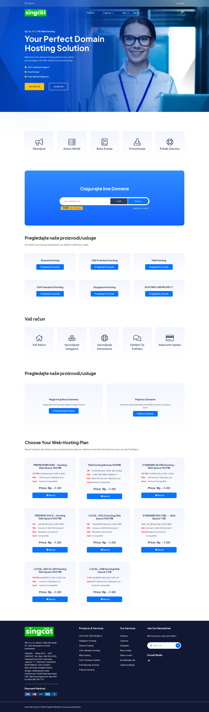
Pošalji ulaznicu (170, 148)
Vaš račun (39, 345)
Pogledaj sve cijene (140, 208)
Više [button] (124, 13)
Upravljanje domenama (104, 347)
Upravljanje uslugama (71, 347)
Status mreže (71, 148)
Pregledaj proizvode (50, 267)
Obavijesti (39, 148)
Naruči (51, 495)
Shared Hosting (86, 645)
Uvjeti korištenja (127, 665)
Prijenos (138, 201)
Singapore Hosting (87, 641)
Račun (136, 13)
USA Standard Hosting (89, 650)
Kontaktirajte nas (127, 660)
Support (31, 3)
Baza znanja (104, 148)
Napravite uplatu (170, 345)
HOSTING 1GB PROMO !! (90, 636)
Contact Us (58, 86)
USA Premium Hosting (89, 660)
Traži (119, 201)
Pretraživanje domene (63, 411)
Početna (90, 13)
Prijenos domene (145, 414)
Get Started (34, 86)
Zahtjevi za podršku (137, 347)
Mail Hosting (84, 655)
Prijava (181, 3)
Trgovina (107, 13)
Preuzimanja (137, 148)
